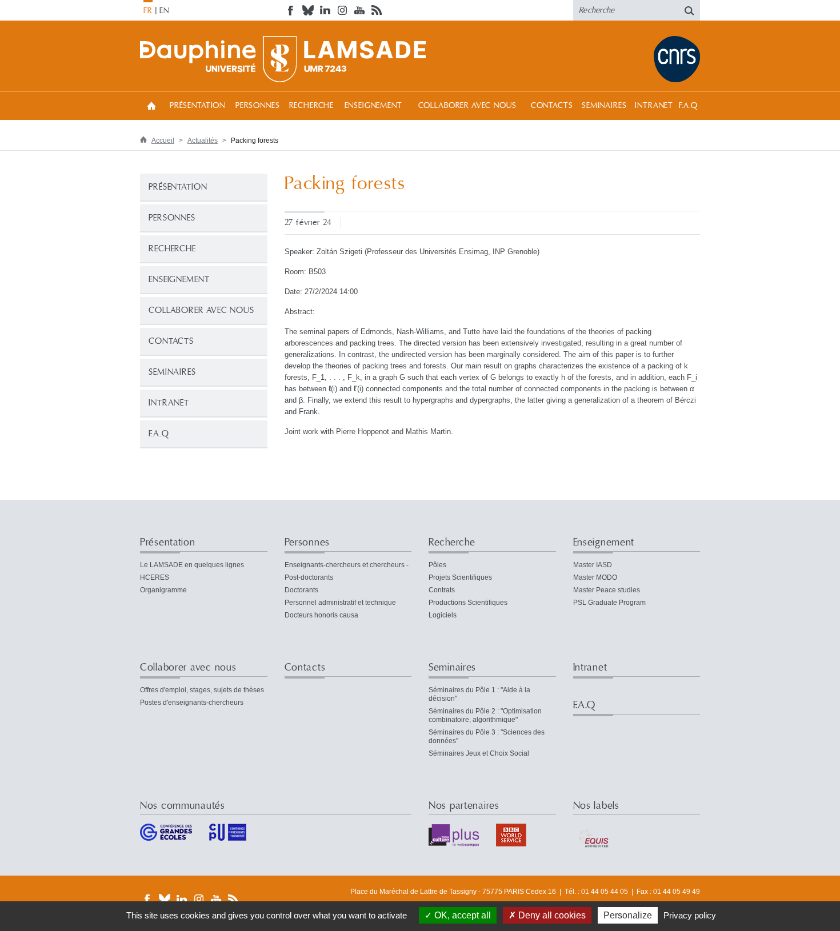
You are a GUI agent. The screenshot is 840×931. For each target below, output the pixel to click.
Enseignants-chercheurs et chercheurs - (347, 565)
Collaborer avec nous (467, 106)
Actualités (202, 141)
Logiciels (443, 615)
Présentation (197, 106)
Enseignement (373, 106)
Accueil (151, 105)
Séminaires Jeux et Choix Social (479, 753)
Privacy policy (689, 915)
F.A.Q (688, 106)
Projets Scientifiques (460, 577)
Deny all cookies (551, 915)
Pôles (437, 565)
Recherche (311, 106)
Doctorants (301, 590)
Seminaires (604, 106)
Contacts (552, 106)
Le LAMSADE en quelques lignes (192, 565)
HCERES (154, 577)
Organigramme (163, 590)
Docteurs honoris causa (321, 615)
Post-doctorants (309, 577)
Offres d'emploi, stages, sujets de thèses (202, 690)
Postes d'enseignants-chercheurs (191, 703)
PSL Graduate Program (609, 603)
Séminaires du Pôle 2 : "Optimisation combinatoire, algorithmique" (485, 715)
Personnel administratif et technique (340, 603)
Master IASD (592, 565)
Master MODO (595, 577)
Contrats (442, 590)
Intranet (654, 106)
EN (164, 11)
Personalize (627, 915)
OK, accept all (461, 915)
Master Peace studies (606, 590)
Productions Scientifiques (468, 603)
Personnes (257, 106)
